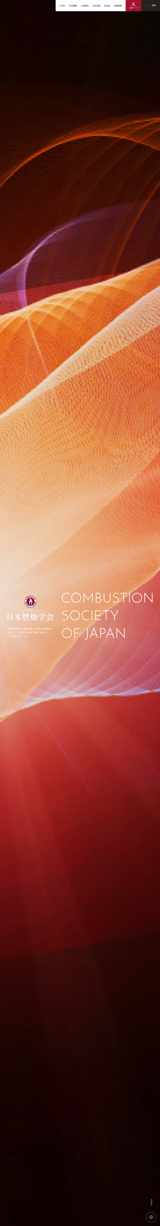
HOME (62, 5)
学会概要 (73, 5)
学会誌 (107, 5)
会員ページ (133, 7)
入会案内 (85, 5)
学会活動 (96, 5)
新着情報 (118, 5)
